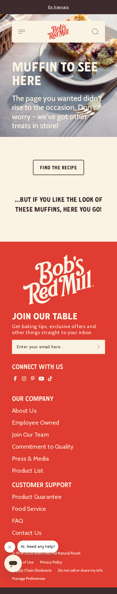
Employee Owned (35, 422)
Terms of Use (22, 562)
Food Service (29, 508)
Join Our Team (30, 434)
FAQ (17, 520)
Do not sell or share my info (80, 570)
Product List (28, 470)
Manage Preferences (28, 578)
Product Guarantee (36, 496)
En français (58, 7)
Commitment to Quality (43, 446)
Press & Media (30, 458)
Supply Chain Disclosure (31, 570)
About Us (24, 410)
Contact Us (27, 532)
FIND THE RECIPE (58, 168)
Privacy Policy (51, 562)
